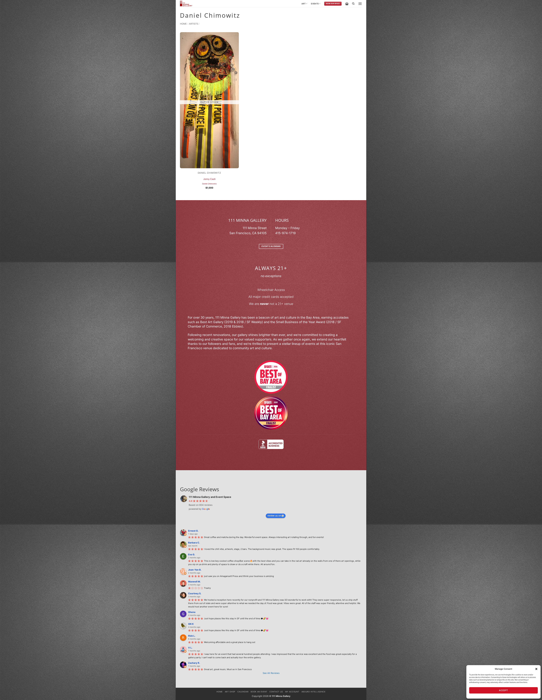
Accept (503, 690)
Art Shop (230, 692)
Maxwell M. (194, 581)
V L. (190, 647)
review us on (274, 515)
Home (183, 23)
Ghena (191, 612)
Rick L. (191, 635)
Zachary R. (194, 662)
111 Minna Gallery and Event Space (210, 496)
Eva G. (191, 554)
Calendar (242, 692)
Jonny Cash (209, 179)
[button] (536, 669)
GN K (191, 624)
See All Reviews (271, 673)
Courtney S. (194, 593)
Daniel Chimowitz (209, 184)
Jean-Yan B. (194, 569)
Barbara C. (194, 542)
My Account (292, 692)
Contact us (276, 692)
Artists (193, 23)
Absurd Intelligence (313, 692)
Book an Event (259, 692)
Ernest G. (193, 530)
